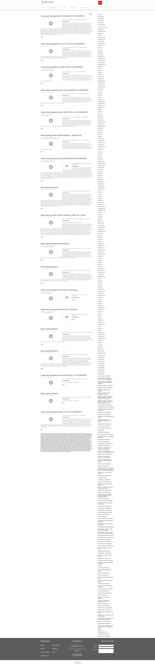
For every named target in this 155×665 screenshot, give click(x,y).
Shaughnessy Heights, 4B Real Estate (77, 446)
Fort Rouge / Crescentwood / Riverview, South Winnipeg (104, 457)
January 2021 (101, 120)
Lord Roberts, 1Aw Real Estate (68, 441)
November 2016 (101, 208)
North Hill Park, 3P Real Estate (104, 506)
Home (43, 8)
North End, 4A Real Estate (103, 498)
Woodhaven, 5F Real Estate (66, 451)
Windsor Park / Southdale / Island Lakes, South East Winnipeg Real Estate (105, 626)
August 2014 (100, 256)
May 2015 (100, 239)
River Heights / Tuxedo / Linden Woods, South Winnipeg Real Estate (106, 533)
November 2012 (101, 291)
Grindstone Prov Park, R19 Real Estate (83, 440)
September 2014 (101, 254)
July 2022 (100, 91)
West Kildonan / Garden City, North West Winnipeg (73, 450)
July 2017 (100, 192)
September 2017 (101, 188)
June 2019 (100, 153)
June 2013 (100, 280)
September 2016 (101, 210)
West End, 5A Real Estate (71, 449)
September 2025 (101, 31)
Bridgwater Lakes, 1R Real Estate (105, 385)
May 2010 (100, 330)
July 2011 (100, 313)
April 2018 (100, 177)
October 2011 (101, 309)
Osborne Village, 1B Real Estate (68, 443)
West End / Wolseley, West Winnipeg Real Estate (58, 449)
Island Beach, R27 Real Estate (104, 475)
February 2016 (101, 223)
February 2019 (101, 161)
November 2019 (101, 142)
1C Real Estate (51, 433)
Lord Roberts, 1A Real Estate (59, 441)
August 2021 (100, 107)
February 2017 (101, 202)
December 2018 (101, 163)
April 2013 (100, 285)
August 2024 (101, 45)
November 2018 (101, 165)
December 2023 (101, 58)
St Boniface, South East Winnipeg (46, 447)
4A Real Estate (71, 433)
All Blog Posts (101, 16)
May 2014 (100, 262)
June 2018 (100, 173)
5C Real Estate (81, 433)
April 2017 (100, 198)
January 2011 (100, 322)
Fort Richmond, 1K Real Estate (80, 439)
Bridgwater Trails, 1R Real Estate (105, 387)
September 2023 (101, 64)
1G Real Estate (56, 433)
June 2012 (100, 301)
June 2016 (100, 214)
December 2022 (101, 80)
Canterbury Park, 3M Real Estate (50, 436)
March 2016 (100, 221)
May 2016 (100, 216)
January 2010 (101, 332)
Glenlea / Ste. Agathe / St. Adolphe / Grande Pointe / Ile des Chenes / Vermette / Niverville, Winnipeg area (60, 440)
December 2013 (101, 270)
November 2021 (101, 103)
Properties (55, 645)
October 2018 (101, 167)
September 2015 (101, 231)
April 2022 (100, 97)
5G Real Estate (86, 433)
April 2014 (100, 264)
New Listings (101, 18)
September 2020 (101, 126)
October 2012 (101, 293)
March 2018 (100, 179)
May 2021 (100, 113)
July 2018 (100, 171)
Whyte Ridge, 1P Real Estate (104, 623)
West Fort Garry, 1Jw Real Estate (105, 607)
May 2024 (100, 49)
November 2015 (101, 227)
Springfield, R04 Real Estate (87, 446)
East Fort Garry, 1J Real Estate (56, 437)
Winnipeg (44, 451)
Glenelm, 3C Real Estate (103, 466)
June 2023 (100, 70)
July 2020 (100, 130)
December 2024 (101, 37)
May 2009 (100, 346)
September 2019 (101, 146)
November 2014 (101, 249)
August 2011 (100, 311)
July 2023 (100, 68)
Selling (73, 8)
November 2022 (101, 82)
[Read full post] (51, 23)
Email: (95, 647)
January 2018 (101, 181)
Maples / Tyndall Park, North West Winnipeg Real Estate (105, 487)
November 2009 (101, 334)
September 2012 (101, 295)
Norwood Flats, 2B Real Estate (47, 443)
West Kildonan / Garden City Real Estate (51, 138)
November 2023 (101, 60)
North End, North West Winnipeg (105, 500)
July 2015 (100, 235)
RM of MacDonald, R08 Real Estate (86, 445)
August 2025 (100, 33)
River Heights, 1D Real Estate (65, 445)
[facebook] (73, 655)
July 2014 (100, 258)
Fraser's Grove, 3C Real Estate (104, 463)
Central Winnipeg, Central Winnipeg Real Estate (74, 436)
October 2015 (101, 229)
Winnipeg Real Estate (50, 451)
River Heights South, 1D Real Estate (46, 445)
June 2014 (100, 260)
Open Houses (101, 20)
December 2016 (101, 206)
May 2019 (100, 155)
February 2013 (101, 289)
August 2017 (100, 190)
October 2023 (101, 62)
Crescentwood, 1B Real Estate (104, 424)
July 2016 (100, 212)
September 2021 (101, 105)
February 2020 (101, 138)
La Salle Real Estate (51, 441)
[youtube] (78, 655)
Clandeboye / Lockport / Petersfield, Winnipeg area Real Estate (105, 420)
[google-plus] (75, 655)
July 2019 (100, 150)
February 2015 (101, 243)
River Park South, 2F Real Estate (76, 445)
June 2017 (100, 194)
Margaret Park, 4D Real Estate (60, 442)
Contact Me (106, 8)
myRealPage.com (77, 663)
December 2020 (101, 122)
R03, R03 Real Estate (85, 443)
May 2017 (100, 196)
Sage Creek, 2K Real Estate (57, 446)
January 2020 (101, 140)
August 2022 (100, 89)
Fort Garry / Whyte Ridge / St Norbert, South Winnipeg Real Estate (65, 439)
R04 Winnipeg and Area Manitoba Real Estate (57, 444)
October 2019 (101, 144)
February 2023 (101, 76)
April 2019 (100, 157)
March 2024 (100, 54)
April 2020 (100, 136)
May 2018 (100, 175)
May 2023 (100, 72)
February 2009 (101, 351)
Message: (95, 649)
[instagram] (81, 655)
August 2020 (101, 128)
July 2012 (100, 299)
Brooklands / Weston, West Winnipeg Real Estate (104, 393)
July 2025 (100, 35)
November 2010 (101, 324)
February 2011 (101, 320)
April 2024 (100, 51)
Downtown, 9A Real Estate (47, 437)
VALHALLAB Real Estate (69, 448)
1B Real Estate (47, 433)
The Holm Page (101, 24)
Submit (111, 655)
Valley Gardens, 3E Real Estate (78, 448)
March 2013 (100, 287)
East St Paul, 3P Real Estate (55, 438)
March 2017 (100, 200)
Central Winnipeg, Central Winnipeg (61, 436)
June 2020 (100, 132)
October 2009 (101, 336)
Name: (95, 645)
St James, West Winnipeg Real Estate (83, 447)
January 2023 (101, 78)
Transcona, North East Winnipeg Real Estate (48, 448)
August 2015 (100, 233)
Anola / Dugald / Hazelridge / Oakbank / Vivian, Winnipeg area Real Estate (80, 434)
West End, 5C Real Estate (79, 449)
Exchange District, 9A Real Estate (74, 438)
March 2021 (100, 115)
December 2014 (101, 247)
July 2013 (100, 278)
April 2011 (100, 318)
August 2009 (101, 340)
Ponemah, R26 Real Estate (77, 443)
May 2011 (100, 315)
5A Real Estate (76, 433)
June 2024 (100, 47)
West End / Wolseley (48, 293)
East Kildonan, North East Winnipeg (80, 437)
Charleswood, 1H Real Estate (104, 414)
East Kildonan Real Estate (48, 246)
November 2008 (101, 353)
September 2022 (101, 87)
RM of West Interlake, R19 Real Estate (46, 446)
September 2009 (101, 338)
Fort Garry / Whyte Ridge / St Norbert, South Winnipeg (104, 448)
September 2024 (101, 43)
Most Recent (101, 29)
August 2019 (100, 148)
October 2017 (101, 186)
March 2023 (100, 74)
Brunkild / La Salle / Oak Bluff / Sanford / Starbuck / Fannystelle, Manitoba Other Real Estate (66, 435)
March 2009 (100, 348)
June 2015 (100, 237)
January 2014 (101, 268)
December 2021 (101, 101)
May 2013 (100, 282)
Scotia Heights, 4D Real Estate (66, 446)
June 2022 (100, 93)
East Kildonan (46, 115)
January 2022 (101, 99)
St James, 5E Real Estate (73, 447)
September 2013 (101, 276)
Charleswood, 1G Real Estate (87, 436)
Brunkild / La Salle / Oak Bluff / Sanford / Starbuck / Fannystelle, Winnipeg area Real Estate (105, 401)
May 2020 (100, 134)
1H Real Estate (61, 433)
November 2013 (101, 272)
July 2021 (100, 109)
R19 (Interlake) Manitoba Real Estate (85, 444)
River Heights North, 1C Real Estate (105, 535)
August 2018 (100, 169)
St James (67, 447)
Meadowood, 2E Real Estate (70, 442)
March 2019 (100, 159)
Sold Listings (101, 22)
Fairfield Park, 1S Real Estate (83, 438)
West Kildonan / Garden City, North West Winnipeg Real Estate (106, 619)
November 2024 (101, 39)
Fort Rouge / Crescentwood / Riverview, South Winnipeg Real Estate (105, 460)
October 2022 (101, 84)
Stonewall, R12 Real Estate (104, 583)
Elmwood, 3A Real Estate (64, 438)
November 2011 (101, 307)
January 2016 (101, 225)
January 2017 (101, 204)
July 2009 (100, 342)
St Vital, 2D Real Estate (103, 575)
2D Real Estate (66, 433)
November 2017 (101, 183)
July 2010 (100, 326)
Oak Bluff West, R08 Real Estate (58, 443)
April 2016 (100, 219)
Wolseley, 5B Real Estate (58, 451)
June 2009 (100, 344)
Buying (64, 8)
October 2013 (101, 274)
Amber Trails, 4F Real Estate (104, 376)
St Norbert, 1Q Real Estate (103, 573)
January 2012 (101, 305)
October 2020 (101, 124)
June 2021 (100, 111)
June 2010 (100, 328)
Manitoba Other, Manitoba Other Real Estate (80, 441)
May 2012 (100, 303)
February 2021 (101, 117)
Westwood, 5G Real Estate (104, 621)
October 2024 (101, 41)
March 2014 (100, 266)
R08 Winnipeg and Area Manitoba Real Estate (72, 444)
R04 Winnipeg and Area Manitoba (105, 518)
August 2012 (100, 297)
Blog (95, 8)
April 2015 (100, 241)
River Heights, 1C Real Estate (56, 445)
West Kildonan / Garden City (49, 70)
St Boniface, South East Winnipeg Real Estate (59, 447)
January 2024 (101, 56)
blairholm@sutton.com (77, 646)
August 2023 (100, 66)
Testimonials (85, 8)
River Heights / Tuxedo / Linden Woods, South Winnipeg (105, 529)
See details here (65, 21)
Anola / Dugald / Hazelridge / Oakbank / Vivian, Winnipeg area (57, 434)
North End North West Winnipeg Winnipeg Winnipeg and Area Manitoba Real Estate (105, 495)
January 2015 (101, 245)
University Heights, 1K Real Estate (60, 448)
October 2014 (101, 252)
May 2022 (100, 95)
